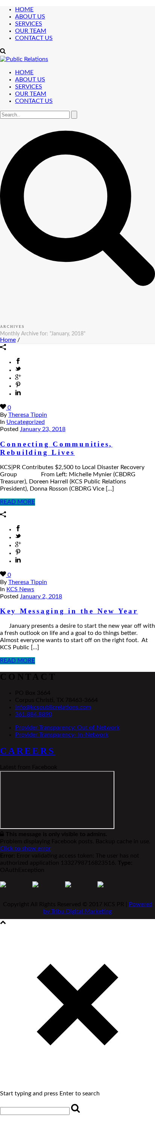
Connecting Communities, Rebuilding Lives (56, 448)
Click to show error (25, 849)
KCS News (20, 589)
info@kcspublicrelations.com (53, 707)
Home (8, 340)
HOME (24, 9)
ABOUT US (30, 17)
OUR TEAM (30, 31)
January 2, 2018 (41, 596)
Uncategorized (25, 422)
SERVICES (28, 24)
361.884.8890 (33, 714)
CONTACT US (34, 38)
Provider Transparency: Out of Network (67, 728)
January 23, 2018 (42, 429)
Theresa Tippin (27, 415)
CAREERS (27, 751)
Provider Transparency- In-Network (61, 735)
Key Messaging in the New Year (69, 611)
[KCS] (24, 59)
